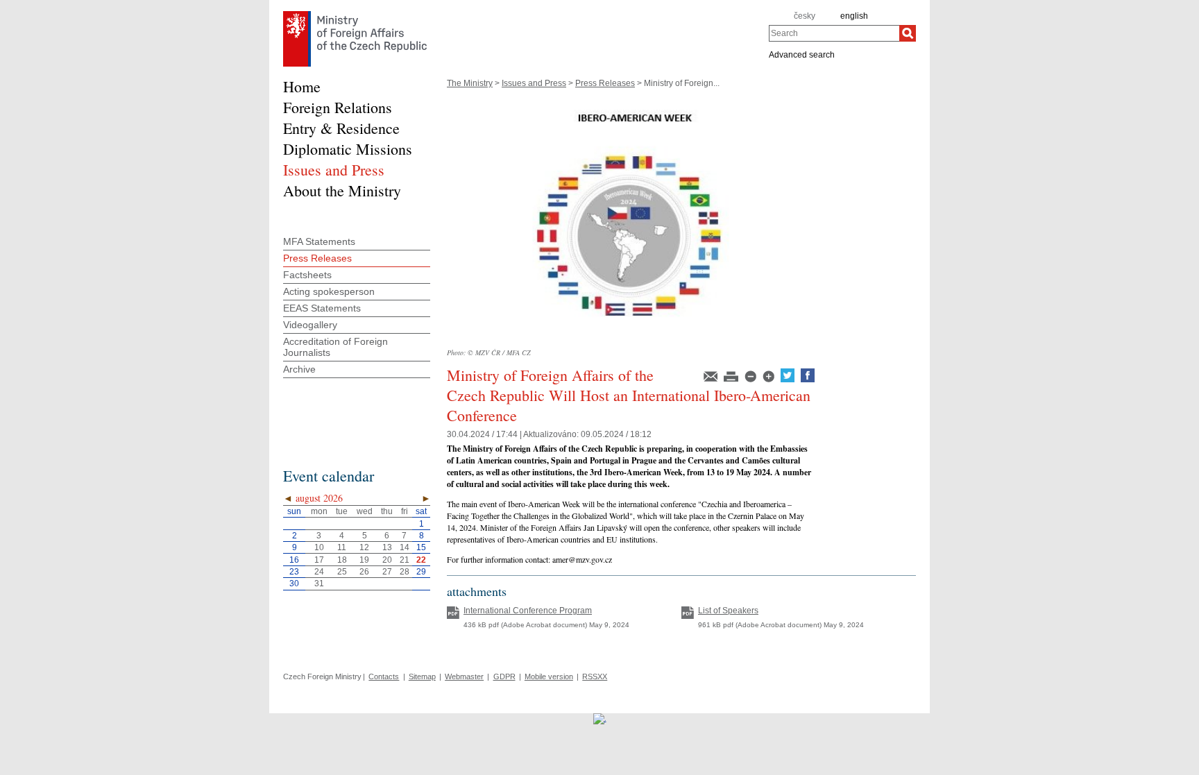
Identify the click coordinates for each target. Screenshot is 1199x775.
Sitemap (422, 676)
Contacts (383, 676)
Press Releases (605, 83)
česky (804, 16)
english (854, 16)
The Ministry (470, 83)
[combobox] (834, 33)
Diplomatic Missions (347, 149)
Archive (299, 369)
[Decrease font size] (751, 379)
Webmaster (464, 676)
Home (302, 86)
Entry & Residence (341, 128)
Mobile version (549, 676)
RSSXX (594, 676)
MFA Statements (319, 241)
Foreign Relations (337, 107)
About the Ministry (342, 190)
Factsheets (307, 274)
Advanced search (802, 54)
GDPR (504, 676)
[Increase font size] (769, 379)
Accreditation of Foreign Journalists (335, 347)
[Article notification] (712, 379)
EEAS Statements (322, 308)
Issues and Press (534, 83)
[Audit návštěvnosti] (599, 718)
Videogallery (310, 324)
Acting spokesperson (329, 291)
